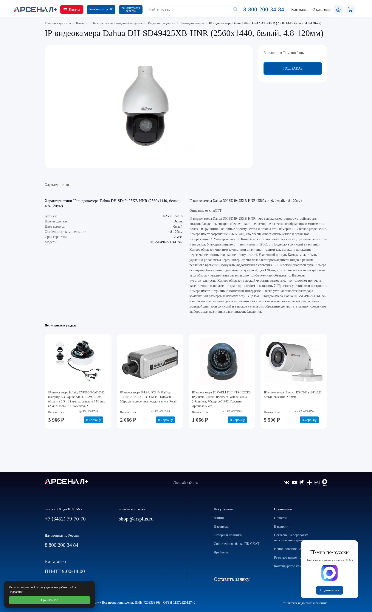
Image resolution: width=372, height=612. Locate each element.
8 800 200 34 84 (61, 545)
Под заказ (292, 68)
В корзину (93, 420)
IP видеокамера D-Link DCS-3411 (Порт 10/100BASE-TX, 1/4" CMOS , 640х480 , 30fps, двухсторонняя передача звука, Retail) (149, 397)
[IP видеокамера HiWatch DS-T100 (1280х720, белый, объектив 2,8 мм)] (294, 361)
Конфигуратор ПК (101, 9)
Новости (280, 518)
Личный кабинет (186, 482)
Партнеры (221, 526)
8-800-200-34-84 (263, 9)
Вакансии (281, 526)
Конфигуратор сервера (130, 9)
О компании (283, 509)
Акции (219, 518)
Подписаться (329, 590)
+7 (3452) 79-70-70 (65, 519)
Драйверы (221, 552)
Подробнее (16, 591)
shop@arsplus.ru (136, 519)
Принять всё (49, 600)
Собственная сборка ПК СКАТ (236, 543)
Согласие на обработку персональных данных (291, 537)
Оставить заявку (232, 579)
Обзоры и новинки (228, 535)
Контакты (298, 9)
